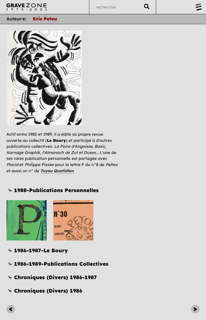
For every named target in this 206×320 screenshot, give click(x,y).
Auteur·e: (16, 18)
